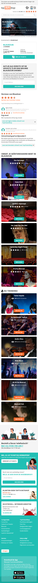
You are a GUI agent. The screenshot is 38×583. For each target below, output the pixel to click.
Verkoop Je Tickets (7, 543)
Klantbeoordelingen (26, 522)
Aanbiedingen (5, 531)
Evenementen (5, 529)
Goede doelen (24, 531)
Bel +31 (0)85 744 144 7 (12, 446)
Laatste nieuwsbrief (7, 533)
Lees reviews (7, 496)
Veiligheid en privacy (26, 543)
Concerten (4, 522)
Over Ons (22, 524)
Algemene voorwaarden (27, 545)
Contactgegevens (25, 529)
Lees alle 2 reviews (21, 27)
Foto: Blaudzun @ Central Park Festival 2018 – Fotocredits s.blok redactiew (22, 36)
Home (3, 24)
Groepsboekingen (6, 541)
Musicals (3, 526)
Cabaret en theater (7, 524)
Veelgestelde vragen (26, 526)
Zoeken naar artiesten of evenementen (13, 15)
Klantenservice (24, 541)
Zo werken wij (7, 513)
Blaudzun (9, 24)
